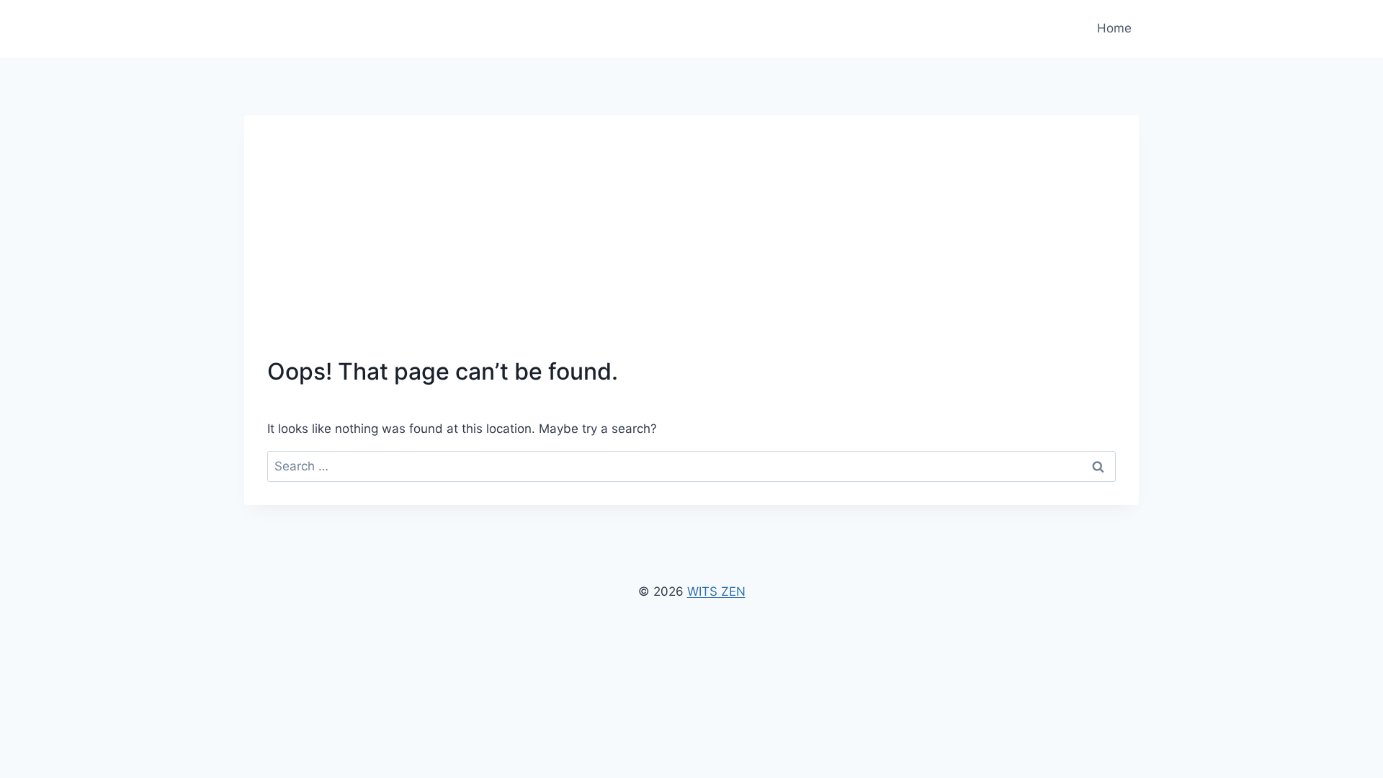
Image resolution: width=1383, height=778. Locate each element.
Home (1114, 28)
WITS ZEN (716, 591)
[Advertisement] (691, 246)
